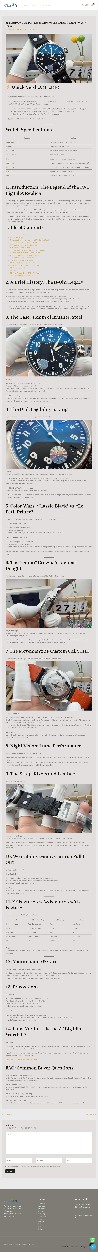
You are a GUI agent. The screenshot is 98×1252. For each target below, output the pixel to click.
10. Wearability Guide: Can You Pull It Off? (25, 263)
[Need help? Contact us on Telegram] (93, 1247)
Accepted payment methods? (41, 1206)
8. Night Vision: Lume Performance (23, 258)
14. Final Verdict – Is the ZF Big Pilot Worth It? (26, 273)
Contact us (45, 5)
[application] (36, 5)
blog (25, 5)
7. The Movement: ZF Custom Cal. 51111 (24, 255)
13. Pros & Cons (16, 270)
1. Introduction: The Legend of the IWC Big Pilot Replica (30, 240)
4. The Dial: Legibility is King (20, 248)
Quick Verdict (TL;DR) (20, 235)
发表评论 (9, 29)
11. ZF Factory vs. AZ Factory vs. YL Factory (26, 265)
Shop (33, 5)
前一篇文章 (7, 1114)
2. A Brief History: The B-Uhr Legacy (23, 242)
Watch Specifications (17, 237)
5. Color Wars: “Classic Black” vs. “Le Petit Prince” (28, 250)
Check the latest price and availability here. (22, 1060)
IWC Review (17, 29)
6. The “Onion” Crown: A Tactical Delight (25, 253)
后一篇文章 (91, 1114)
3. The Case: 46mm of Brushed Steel (23, 245)
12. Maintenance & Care (18, 268)
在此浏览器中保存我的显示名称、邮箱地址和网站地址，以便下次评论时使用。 (35, 1166)
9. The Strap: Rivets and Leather (22, 260)
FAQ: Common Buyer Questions (21, 276)
